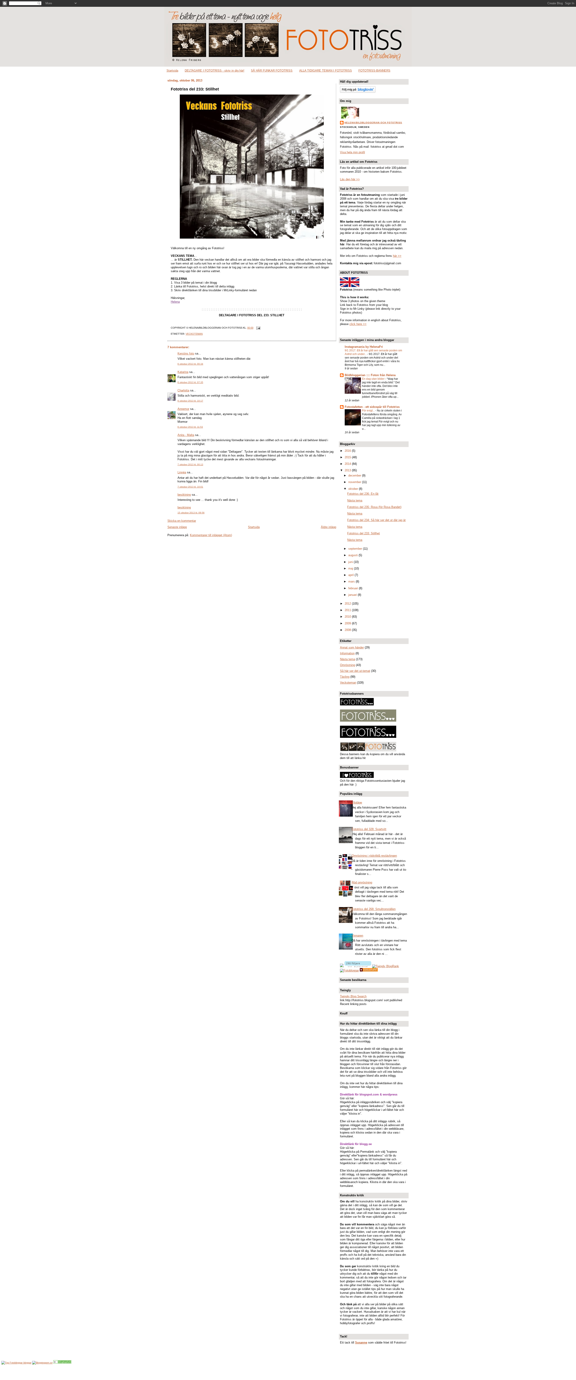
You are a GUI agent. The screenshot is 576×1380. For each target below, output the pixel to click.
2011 (348, 610)
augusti (353, 555)
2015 (348, 457)
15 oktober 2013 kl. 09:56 (191, 512)
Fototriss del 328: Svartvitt (369, 829)
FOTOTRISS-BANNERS (374, 70)
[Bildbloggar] (62, 1362)
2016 (348, 450)
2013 (348, 470)
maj (351, 568)
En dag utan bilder (373, 378)
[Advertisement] (288, 1372)
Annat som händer (352, 647)
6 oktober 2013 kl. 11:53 (190, 427)
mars (352, 581)
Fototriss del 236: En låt (362, 493)
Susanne (361, 1342)
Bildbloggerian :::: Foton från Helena (370, 375)
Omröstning (347, 665)
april (351, 575)
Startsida (172, 70)
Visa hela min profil (352, 152)
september (355, 548)
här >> (397, 255)
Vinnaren (357, 935)
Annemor (183, 409)
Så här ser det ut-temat (355, 671)
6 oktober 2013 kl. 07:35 (190, 382)
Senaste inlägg (177, 527)
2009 (348, 623)
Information (347, 653)
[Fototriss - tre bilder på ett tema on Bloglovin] (358, 91)
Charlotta (183, 390)
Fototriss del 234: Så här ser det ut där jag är (376, 520)
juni (351, 562)
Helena (175, 301)
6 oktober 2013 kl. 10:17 (190, 401)
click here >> (358, 324)
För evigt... (368, 410)
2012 (348, 603)
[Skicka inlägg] (257, 327)
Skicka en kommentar (181, 520)
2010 (348, 616)
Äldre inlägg (328, 527)
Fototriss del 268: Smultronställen (374, 909)
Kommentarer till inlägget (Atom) (211, 535)
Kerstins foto (186, 353)
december (355, 475)
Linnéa (182, 472)
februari (353, 588)
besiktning (184, 494)
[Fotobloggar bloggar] (16, 1362)
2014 (348, 463)
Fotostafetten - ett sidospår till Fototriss (372, 407)
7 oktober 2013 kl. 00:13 (190, 464)
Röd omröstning (362, 882)
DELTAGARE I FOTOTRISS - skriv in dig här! (214, 70)
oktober (353, 488)
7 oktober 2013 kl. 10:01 (190, 487)
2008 (348, 630)
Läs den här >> (350, 179)
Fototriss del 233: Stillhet (195, 89)
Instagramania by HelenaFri (364, 346)
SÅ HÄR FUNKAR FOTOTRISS (271, 70)
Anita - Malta (186, 435)
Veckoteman (194, 333)
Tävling (344, 676)
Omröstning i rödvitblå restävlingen (374, 855)
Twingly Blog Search (353, 996)
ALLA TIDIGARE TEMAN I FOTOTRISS (325, 70)
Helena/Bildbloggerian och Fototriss (373, 122)
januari (353, 594)
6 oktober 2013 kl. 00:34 (190, 364)
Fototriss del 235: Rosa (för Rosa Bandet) (374, 507)
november (355, 482)
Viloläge (357, 802)
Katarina (183, 372)
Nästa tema (354, 500)
